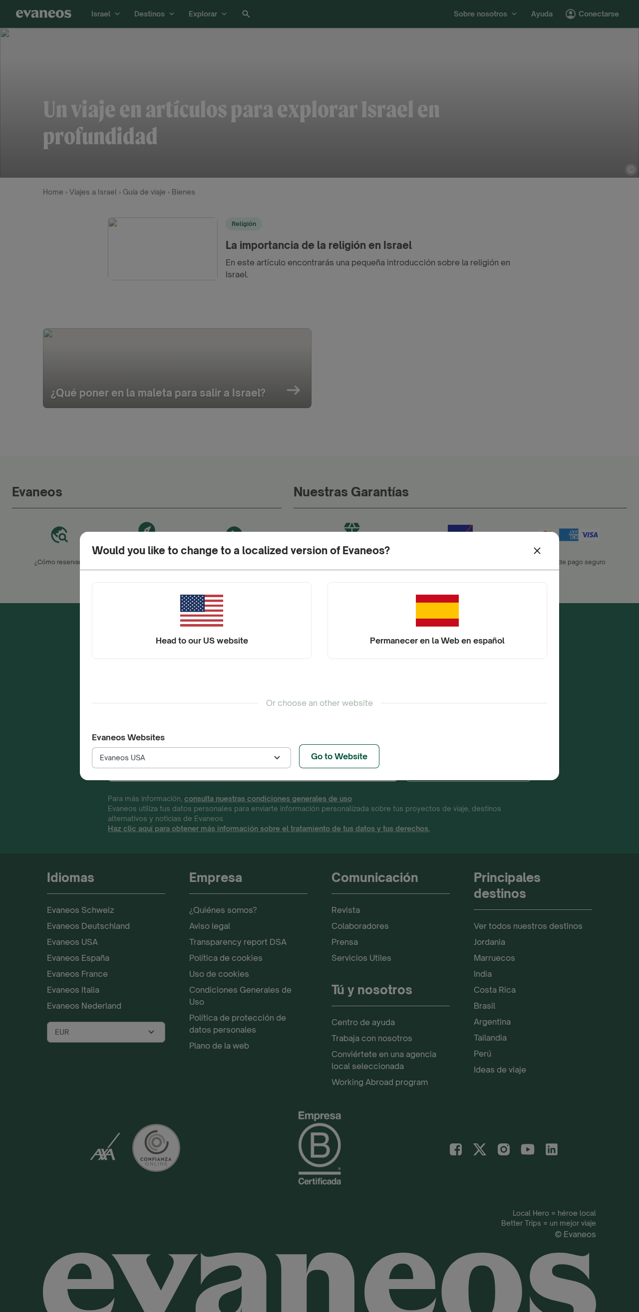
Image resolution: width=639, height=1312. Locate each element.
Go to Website (339, 756)
